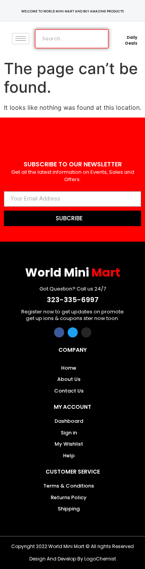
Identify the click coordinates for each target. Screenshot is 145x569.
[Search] (98, 39)
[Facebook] (59, 332)
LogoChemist (100, 558)
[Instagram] (86, 332)
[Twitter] (73, 332)
